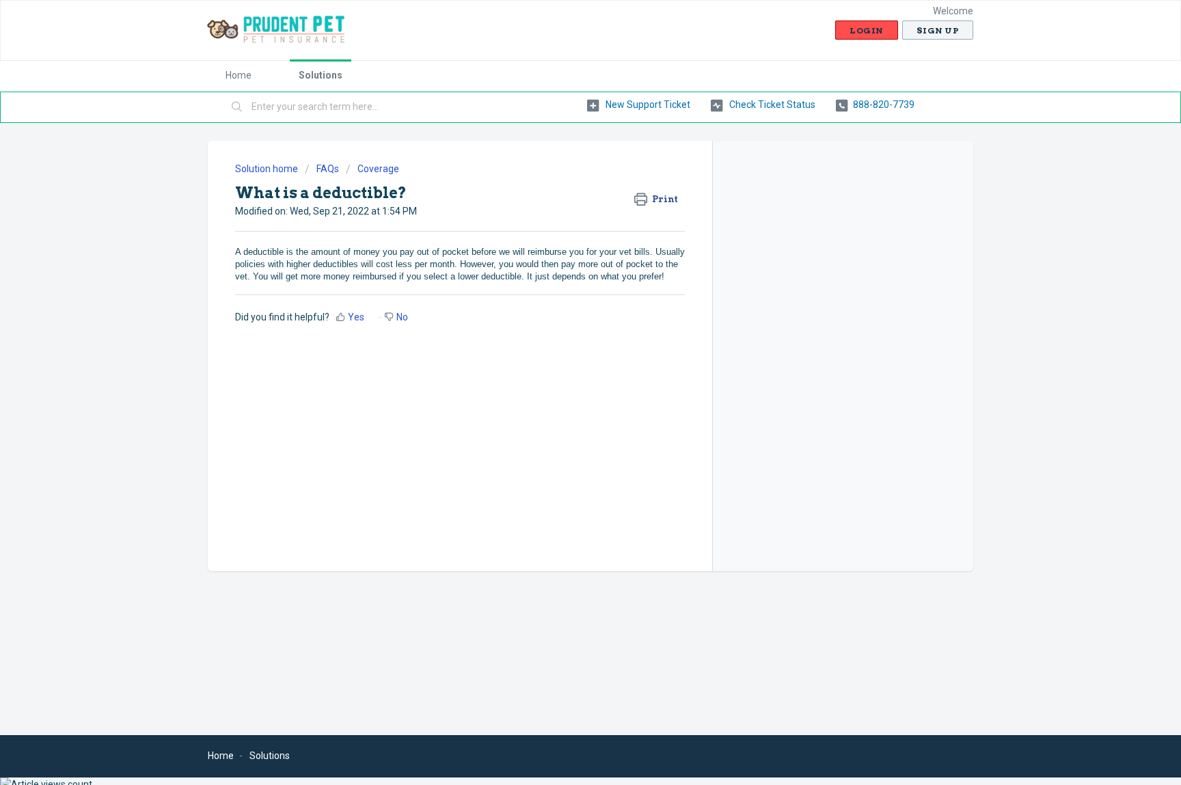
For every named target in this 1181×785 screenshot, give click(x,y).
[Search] (237, 107)
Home (239, 75)
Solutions (320, 75)
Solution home (267, 168)
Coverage (378, 168)
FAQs (327, 168)
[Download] (565, 213)
